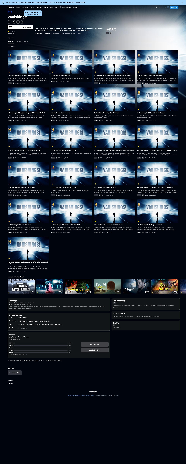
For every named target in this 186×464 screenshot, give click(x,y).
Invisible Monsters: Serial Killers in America (107, 286)
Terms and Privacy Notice (74, 395)
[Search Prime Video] (156, 7)
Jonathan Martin (32, 321)
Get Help (10, 383)
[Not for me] (18, 22)
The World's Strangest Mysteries (21, 286)
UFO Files (49, 286)
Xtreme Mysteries (164, 286)
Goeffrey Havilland (56, 324)
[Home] (11, 7)
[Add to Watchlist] (9, 22)
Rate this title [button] (94, 344)
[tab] (11, 41)
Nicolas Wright (23, 317)
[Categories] (165, 7)
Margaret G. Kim (44, 321)
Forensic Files (78, 286)
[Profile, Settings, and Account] (167, 7)
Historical (47, 33)
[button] (18, 354)
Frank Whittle (109, 29)
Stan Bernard (112, 28)
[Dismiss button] (182, 3)
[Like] (13, 22)
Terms (37, 360)
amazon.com (53, 2)
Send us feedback (85, 395)
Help (92, 395)
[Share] (22, 22)
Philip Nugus (22, 321)
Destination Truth (136, 286)
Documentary (38, 33)
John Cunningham (111, 30)
